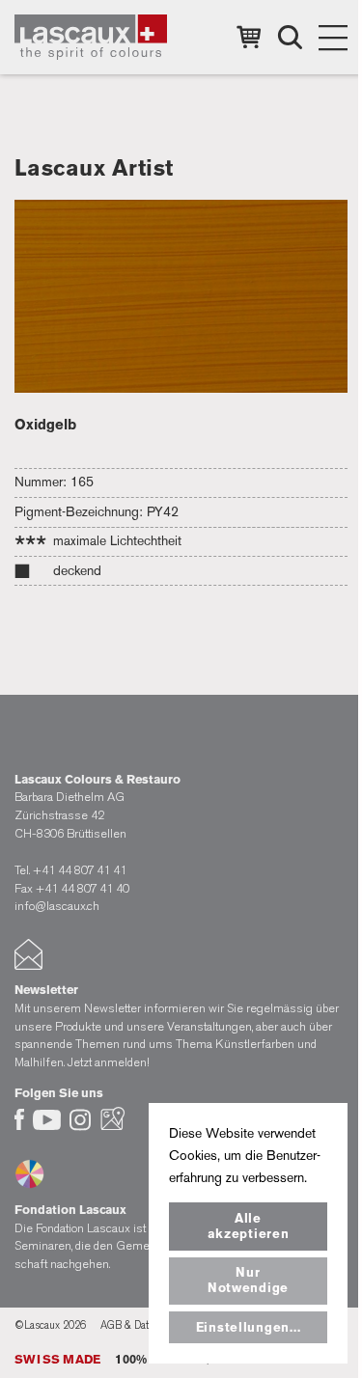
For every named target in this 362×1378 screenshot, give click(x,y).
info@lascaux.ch (56, 905)
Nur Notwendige (248, 1280)
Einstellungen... (248, 1327)
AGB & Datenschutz (145, 1325)
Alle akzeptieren (249, 1226)
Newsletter (46, 989)
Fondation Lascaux (70, 1209)
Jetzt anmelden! (109, 1062)
